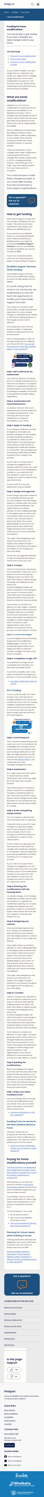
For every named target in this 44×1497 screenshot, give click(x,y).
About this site (9, 1410)
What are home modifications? (23, 56)
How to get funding (18, 59)
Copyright (8, 1424)
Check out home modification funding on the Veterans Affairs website (23, 1148)
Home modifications (15, 17)
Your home (25, 12)
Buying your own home (12, 1326)
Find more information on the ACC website (22, 1113)
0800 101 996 (23, 759)
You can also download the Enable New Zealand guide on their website (21, 346)
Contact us (9, 1445)
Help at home (9, 1345)
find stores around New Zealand (20, 1185)
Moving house (9, 1339)
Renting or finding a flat (13, 1320)
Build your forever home (13, 1307)
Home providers (10, 1314)
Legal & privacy (10, 1421)
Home (6, 12)
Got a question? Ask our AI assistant (17, 200)
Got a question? (22, 1276)
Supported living (10, 1332)
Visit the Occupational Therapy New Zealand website (23, 1224)
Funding (15, 12)
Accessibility (8, 1417)
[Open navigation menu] (38, 4)
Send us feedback (11, 1414)
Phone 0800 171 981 (11, 1434)
